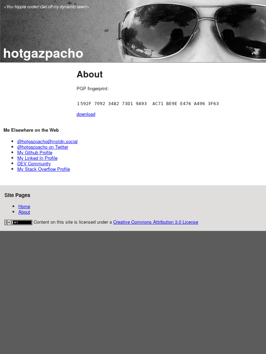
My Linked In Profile (37, 158)
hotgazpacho (43, 52)
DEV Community (34, 163)
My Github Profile (34, 152)
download (86, 114)
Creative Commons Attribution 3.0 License (155, 221)
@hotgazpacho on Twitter (42, 146)
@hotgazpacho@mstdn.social (47, 141)
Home (24, 206)
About (24, 211)
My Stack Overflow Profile (43, 169)
